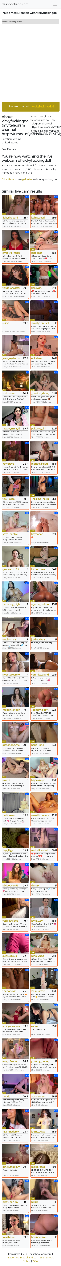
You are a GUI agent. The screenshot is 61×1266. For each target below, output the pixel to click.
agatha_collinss (40, 604)
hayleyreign (38, 780)
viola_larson (38, 991)
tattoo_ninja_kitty (11, 428)
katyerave (8, 463)
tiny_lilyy (8, 850)
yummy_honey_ (40, 1061)
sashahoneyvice (11, 745)
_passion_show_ (40, 393)
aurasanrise (38, 1096)
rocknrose (9, 393)
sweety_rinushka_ (40, 323)
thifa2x (35, 885)
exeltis (6, 780)
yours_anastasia (11, 288)
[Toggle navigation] (55, 4)
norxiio (6, 1096)
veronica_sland (40, 674)
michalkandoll (39, 850)
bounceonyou (39, 1237)
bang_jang (37, 745)
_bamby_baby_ (40, 709)
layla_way (37, 920)
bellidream (9, 815)
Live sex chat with (31, 106)
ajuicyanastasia (11, 1026)
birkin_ (35, 1202)
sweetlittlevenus (40, 815)
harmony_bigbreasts (11, 604)
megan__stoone (11, 709)
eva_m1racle (10, 1061)
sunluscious (10, 956)
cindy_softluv (10, 1202)
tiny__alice (9, 499)
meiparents (38, 1166)
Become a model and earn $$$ (26, 1257)
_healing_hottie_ (40, 499)
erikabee (36, 358)
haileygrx (36, 288)
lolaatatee (9, 1237)
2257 (35, 1261)
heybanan (37, 534)
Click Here (8, 179)
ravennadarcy (11, 1131)
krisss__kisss (38, 1131)
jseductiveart (39, 639)
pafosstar (36, 252)
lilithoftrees (38, 569)
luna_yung (37, 956)
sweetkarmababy (11, 252)
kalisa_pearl (38, 217)
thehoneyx (9, 991)
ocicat (6, 323)
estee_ (35, 1026)
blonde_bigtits (39, 463)
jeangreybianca (11, 358)
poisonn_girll (38, 428)
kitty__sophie (10, 534)
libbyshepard (10, 217)
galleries (27, 179)
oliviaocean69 (10, 885)
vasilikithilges (10, 920)
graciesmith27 (11, 569)
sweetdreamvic (11, 674)
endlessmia (9, 639)
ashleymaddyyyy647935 (11, 1166)
